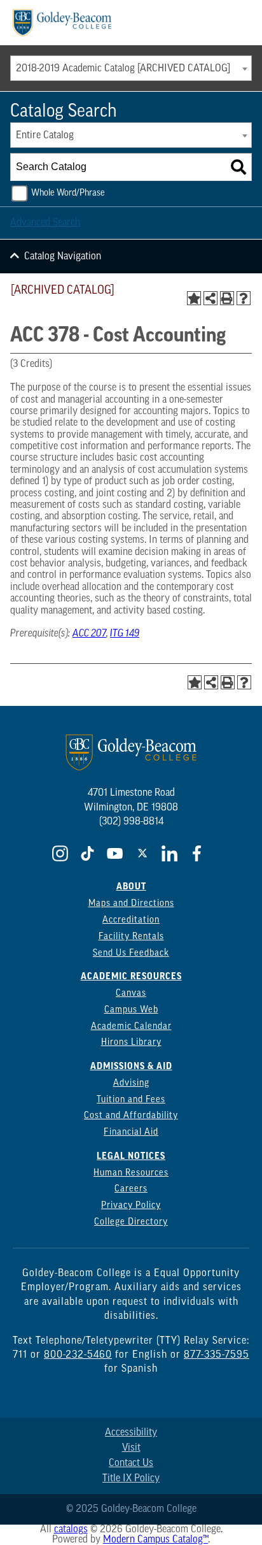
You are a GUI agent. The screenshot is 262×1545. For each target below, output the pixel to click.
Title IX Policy (131, 1479)
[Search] (238, 167)
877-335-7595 (216, 1355)
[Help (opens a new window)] (244, 298)
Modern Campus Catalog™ (155, 1540)
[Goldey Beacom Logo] (62, 22)
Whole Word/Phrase (68, 193)
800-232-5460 (78, 1355)
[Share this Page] (210, 298)
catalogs (71, 1530)
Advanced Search (45, 223)
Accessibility (131, 1433)
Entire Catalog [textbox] (45, 136)
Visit (131, 1448)
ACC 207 (89, 634)
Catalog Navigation (62, 257)
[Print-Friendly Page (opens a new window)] (227, 298)
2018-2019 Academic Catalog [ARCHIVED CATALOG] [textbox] (123, 69)
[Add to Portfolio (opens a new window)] (194, 298)
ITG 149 (124, 634)
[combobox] (131, 68)
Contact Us (131, 1463)
